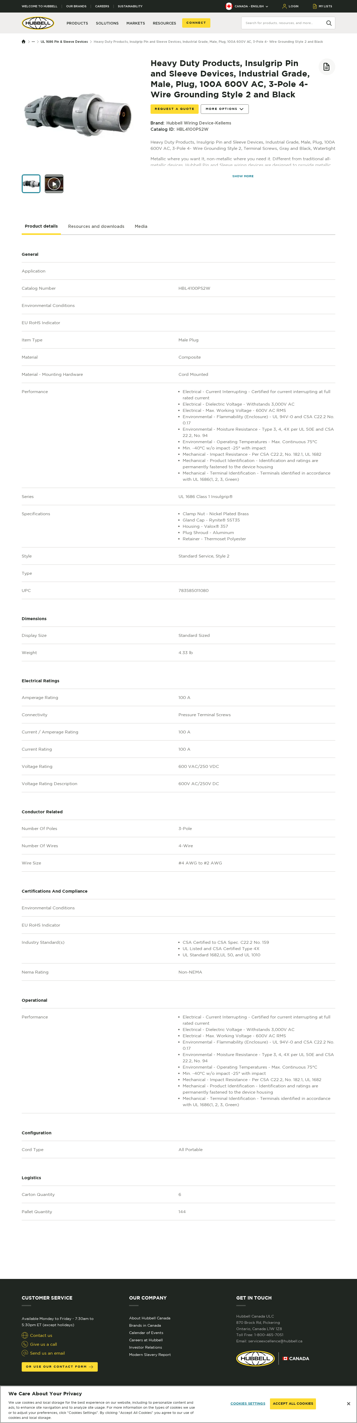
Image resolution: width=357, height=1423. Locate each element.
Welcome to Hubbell (39, 6)
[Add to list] (327, 66)
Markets (135, 23)
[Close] (348, 1403)
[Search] (329, 23)
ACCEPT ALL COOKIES (293, 1403)
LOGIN (293, 6)
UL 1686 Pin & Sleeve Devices (64, 42)
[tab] (41, 226)
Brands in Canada (145, 1325)
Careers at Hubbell (146, 1340)
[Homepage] (25, 42)
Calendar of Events (146, 1333)
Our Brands (76, 6)
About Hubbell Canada (149, 1318)
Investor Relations (145, 1347)
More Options (222, 109)
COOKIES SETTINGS (248, 1403)
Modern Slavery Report (150, 1355)
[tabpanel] (178, 757)
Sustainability (130, 6)
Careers (102, 6)
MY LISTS (325, 6)
